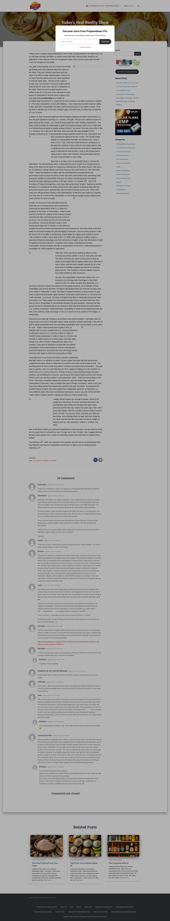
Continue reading (85, 47)
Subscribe (105, 41)
